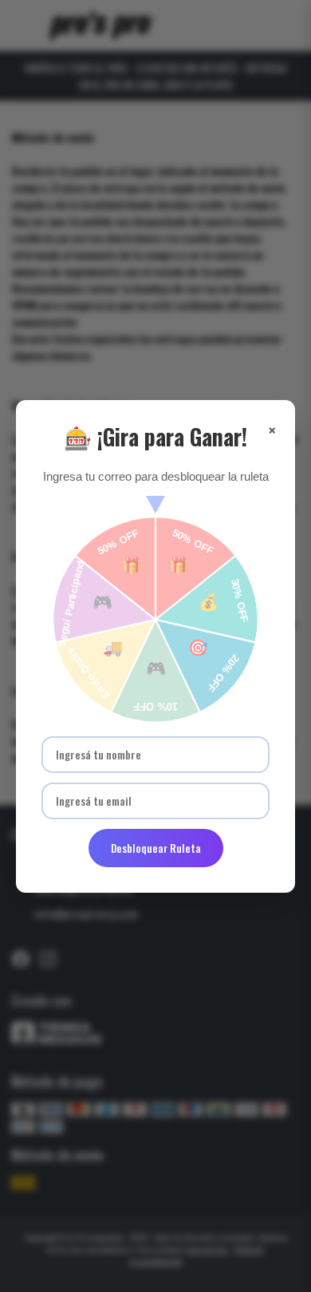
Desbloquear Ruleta (156, 848)
